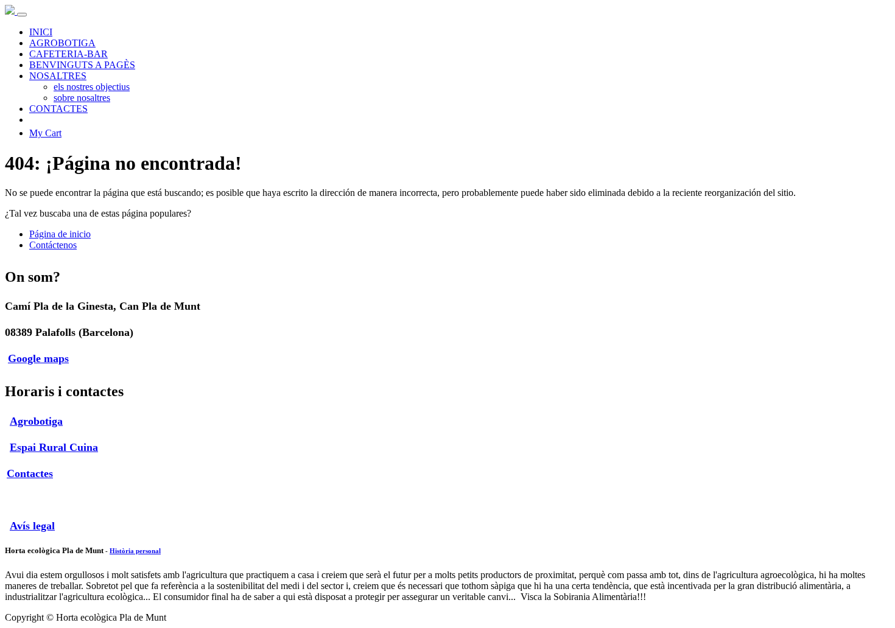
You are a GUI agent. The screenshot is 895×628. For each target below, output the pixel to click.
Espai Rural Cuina (54, 447)
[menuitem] (40, 32)
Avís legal (32, 526)
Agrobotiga (36, 421)
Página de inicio (60, 234)
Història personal (135, 550)
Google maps (38, 358)
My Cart (45, 133)
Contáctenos (53, 245)
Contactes (30, 473)
